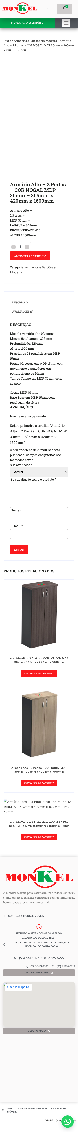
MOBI (49, 1120)
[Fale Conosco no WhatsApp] (67, 1121)
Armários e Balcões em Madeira (35, 41)
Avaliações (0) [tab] (22, 311)
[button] (66, 23)
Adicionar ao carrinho (30, 256)
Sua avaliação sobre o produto (33, 479)
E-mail (17, 526)
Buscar (37, 9)
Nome (16, 510)
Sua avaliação (21, 465)
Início (7, 41)
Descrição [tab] (20, 302)
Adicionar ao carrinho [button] (39, 673)
